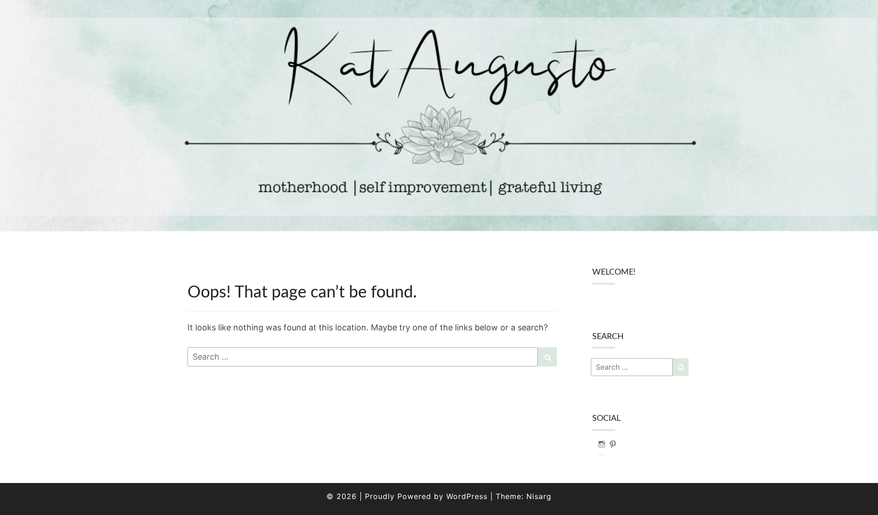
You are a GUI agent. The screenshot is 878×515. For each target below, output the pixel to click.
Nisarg (538, 496)
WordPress (466, 496)
